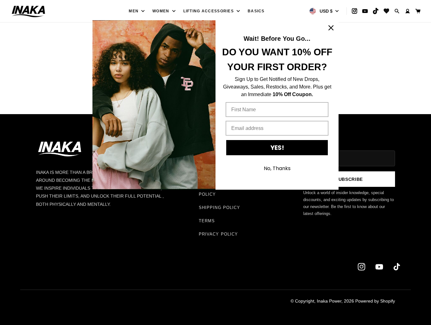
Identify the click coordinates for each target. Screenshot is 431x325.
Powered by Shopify (375, 301)
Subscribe (349, 179)
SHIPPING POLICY (219, 207)
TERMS (207, 220)
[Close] (331, 27)
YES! (277, 147)
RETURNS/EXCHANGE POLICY (223, 191)
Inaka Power (329, 301)
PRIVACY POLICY (218, 234)
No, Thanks (277, 168)
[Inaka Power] (47, 11)
